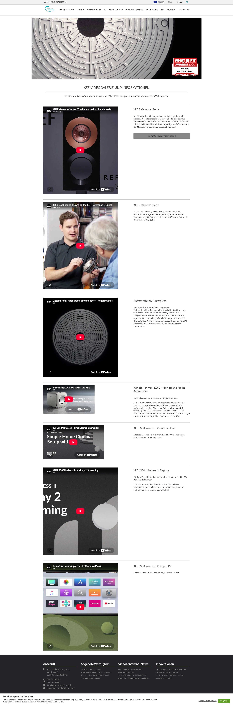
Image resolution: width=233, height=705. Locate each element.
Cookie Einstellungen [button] (207, 701)
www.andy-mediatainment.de (61, 688)
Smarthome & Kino (155, 9)
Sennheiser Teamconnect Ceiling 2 (96, 672)
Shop (170, 2)
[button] (161, 136)
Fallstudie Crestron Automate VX (171, 669)
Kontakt (179, 2)
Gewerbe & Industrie (96, 9)
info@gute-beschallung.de (59, 685)
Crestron (80, 9)
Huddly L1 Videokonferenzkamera (133, 678)
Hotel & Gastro (116, 9)
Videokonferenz (67, 9)
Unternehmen (184, 9)
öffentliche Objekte (134, 9)
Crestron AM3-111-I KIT (91, 669)
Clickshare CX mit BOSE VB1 (130, 669)
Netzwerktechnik (163, 678)
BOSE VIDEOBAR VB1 (126, 672)
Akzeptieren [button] (224, 701)
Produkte (170, 9)
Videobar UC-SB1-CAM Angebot (132, 675)
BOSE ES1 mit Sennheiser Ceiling (95, 675)
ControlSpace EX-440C (91, 678)
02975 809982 (54, 679)
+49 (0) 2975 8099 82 (58, 2)
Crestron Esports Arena (167, 672)
